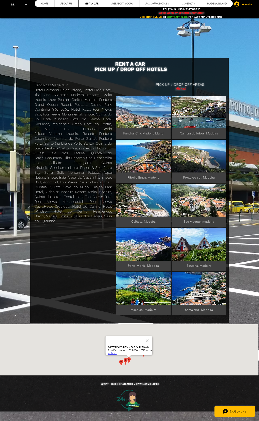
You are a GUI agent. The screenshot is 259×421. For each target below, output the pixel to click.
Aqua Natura (96, 148)
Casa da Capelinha (83, 177)
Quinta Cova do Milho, (71, 187)
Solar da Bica (98, 182)
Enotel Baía (56, 177)
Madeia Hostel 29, (61, 216)
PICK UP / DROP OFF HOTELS (130, 69)
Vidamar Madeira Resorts (72, 133)
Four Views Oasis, (74, 182)
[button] (143, 117)
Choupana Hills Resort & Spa (68, 158)
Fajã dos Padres (67, 153)
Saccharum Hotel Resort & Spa (76, 167)
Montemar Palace (83, 172)
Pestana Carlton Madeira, (65, 148)
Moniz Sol (50, 182)
